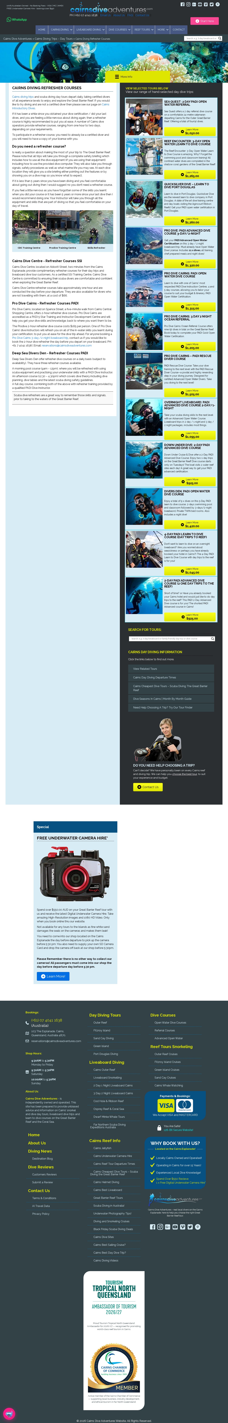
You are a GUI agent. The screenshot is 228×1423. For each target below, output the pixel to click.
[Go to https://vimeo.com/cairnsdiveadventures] (206, 4)
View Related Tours (145, 668)
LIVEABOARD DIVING (89, 29)
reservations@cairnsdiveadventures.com (67, 345)
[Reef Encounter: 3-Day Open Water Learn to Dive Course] (144, 156)
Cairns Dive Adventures (17, 38)
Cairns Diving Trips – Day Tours (54, 38)
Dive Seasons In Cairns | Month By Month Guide (162, 698)
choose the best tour (184, 774)
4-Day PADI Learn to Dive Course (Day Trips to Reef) (185, 535)
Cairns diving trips (23, 96)
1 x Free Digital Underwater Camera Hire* (181, 1182)
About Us (119, 15)
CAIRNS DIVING (60, 29)
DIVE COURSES (118, 29)
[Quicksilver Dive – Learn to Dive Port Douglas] (144, 199)
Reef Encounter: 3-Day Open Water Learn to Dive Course (187, 142)
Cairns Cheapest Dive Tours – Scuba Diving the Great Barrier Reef (170, 688)
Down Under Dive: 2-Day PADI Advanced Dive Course (187, 446)
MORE (161, 29)
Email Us (105, 15)
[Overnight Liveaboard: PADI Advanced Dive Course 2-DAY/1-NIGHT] (144, 417)
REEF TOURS (142, 29)
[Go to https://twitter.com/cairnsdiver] (212, 4)
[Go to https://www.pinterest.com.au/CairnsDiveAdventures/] (217, 4)
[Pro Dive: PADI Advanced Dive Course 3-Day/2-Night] (144, 245)
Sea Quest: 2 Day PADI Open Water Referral (185, 103)
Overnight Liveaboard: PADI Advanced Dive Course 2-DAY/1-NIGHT (189, 405)
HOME (41, 29)
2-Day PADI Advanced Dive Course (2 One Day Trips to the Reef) (189, 583)
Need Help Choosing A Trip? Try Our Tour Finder (162, 707)
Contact (179, 29)
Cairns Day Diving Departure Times (154, 677)
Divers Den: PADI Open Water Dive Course (187, 493)
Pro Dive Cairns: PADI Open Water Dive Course (185, 275)
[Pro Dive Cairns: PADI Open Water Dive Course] (144, 288)
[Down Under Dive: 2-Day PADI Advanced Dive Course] (144, 460)
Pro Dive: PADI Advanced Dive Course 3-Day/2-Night (187, 232)
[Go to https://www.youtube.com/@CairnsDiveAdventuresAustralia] (200, 4)
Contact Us (142, 15)
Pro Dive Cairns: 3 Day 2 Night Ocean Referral (188, 318)
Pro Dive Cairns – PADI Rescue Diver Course (187, 357)
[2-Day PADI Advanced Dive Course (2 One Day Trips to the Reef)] (144, 595)
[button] (71, 29)
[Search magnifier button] (219, 38)
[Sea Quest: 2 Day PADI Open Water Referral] (144, 117)
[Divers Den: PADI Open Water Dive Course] (144, 506)
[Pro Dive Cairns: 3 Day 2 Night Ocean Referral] (144, 331)
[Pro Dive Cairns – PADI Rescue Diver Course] (144, 371)
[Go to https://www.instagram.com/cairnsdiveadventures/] (188, 4)
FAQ (130, 15)
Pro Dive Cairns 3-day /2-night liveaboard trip (40, 337)
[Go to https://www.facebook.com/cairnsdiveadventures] (182, 4)
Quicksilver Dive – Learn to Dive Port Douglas (186, 185)
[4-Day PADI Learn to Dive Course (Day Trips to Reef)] (144, 549)
